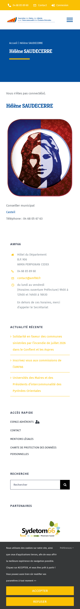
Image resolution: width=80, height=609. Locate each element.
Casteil (10, 212)
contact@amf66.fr (29, 278)
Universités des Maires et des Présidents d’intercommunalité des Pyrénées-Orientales (37, 384)
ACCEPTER (40, 591)
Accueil (13, 43)
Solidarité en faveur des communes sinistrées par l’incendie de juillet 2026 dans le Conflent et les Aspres (39, 343)
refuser (40, 601)
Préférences (66, 548)
